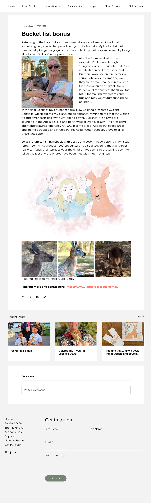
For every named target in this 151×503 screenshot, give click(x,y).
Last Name (96, 429)
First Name (51, 429)
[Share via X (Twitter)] (30, 296)
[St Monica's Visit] (29, 334)
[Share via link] (44, 296)
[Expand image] (39, 259)
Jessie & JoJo (12, 423)
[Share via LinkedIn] (37, 296)
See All (141, 316)
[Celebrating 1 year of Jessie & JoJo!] (76, 334)
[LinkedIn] (15, 453)
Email (48, 442)
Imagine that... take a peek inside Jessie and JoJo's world (122, 352)
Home (9, 419)
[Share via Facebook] (23, 296)
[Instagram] (6, 453)
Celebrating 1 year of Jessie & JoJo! (72, 352)
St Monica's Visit (21, 350)
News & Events (12, 440)
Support (10, 436)
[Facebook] (10, 453)
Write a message (55, 455)
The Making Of (12, 427)
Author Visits (12, 432)
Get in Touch (12, 444)
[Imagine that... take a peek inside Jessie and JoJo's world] (123, 334)
